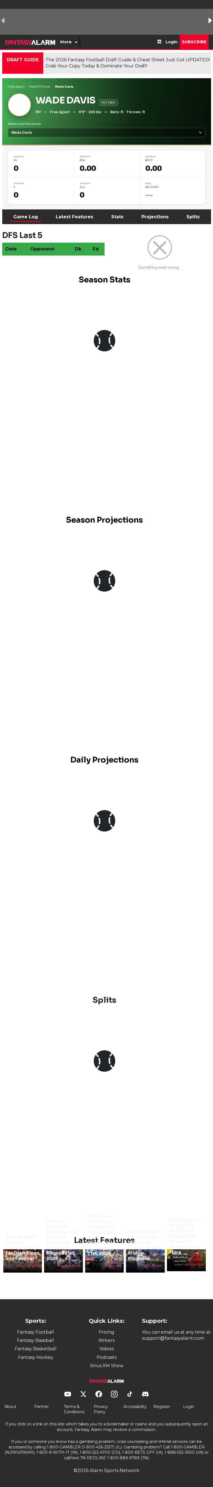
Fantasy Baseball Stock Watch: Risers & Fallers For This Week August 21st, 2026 (61, 1239)
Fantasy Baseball (35, 1340)
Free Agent (16, 86)
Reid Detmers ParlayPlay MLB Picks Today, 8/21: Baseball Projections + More (185, 1236)
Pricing (106, 1332)
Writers (106, 1340)
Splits (193, 216)
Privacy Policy (101, 1409)
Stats (117, 216)
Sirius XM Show (106, 1365)
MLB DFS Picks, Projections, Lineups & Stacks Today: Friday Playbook (145, 1245)
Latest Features (74, 216)
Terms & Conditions (74, 1409)
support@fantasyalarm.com (173, 1338)
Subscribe (194, 41)
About (10, 1406)
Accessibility (135, 1406)
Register (161, 1406)
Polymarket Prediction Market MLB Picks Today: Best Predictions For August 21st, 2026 (101, 1235)
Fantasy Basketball (36, 1348)
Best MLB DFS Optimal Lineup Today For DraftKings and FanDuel (23, 1247)
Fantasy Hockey (35, 1357)
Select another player (24, 123)
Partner (41, 1406)
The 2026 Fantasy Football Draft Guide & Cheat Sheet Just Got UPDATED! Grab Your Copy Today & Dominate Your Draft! (127, 63)
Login (172, 41)
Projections (155, 216)
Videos (106, 1348)
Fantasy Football (35, 1332)
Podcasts (106, 1357)
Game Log (25, 216)
